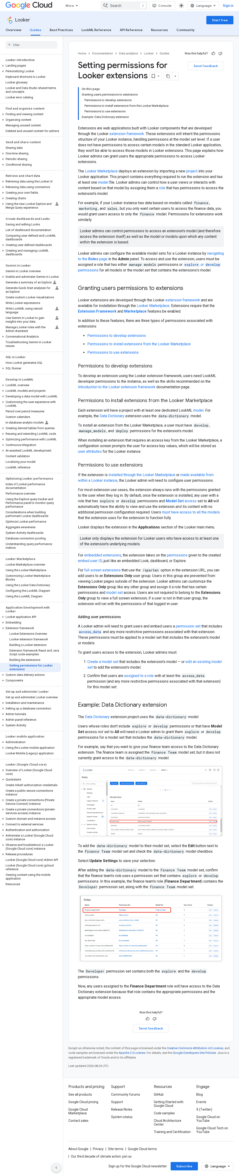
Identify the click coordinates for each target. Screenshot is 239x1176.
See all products (80, 1094)
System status (122, 1117)
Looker (22, 20)
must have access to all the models (191, 512)
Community (185, 30)
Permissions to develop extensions (116, 335)
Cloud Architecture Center (167, 1122)
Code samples (164, 1113)
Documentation (102, 53)
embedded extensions (102, 555)
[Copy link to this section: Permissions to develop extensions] (157, 366)
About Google (78, 1149)
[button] (30, 65)
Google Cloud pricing (83, 1102)
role (162, 188)
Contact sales (78, 1121)
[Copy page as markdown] (168, 76)
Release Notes (121, 1109)
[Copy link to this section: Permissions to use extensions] (147, 465)
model (103, 182)
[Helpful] (213, 53)
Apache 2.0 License (132, 1053)
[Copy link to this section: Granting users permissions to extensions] (188, 288)
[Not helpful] (220, 53)
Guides (35, 30)
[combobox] (124, 5)
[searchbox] (31, 45)
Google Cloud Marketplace (78, 1111)
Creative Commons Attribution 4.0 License (195, 1048)
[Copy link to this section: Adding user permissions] (125, 617)
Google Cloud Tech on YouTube (212, 1130)
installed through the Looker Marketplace (142, 475)
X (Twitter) (204, 1109)
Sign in (228, 5)
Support (117, 1102)
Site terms (115, 1149)
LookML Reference (96, 30)
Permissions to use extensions (113, 352)
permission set (188, 626)
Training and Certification (172, 1132)
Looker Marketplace (101, 171)
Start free (220, 20)
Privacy (98, 1149)
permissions (177, 555)
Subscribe (184, 1166)
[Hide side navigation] (56, 1167)
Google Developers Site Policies (194, 1053)
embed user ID (90, 561)
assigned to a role (139, 676)
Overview (13, 30)
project (191, 171)
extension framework (126, 134)
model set (114, 592)
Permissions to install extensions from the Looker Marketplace (139, 344)
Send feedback (206, 66)
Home (82, 53)
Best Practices (61, 30)
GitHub (159, 1094)
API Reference (131, 30)
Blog (199, 1094)
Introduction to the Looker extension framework (116, 387)
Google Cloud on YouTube (208, 1119)
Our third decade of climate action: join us (101, 1156)
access (181, 501)
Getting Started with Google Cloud (168, 1104)
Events (201, 1102)
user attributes (90, 451)
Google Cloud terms (142, 1149)
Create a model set (102, 661)
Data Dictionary (112, 416)
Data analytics (128, 53)
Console (165, 6)
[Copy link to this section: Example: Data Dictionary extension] (171, 705)
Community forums (125, 1094)
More (70, 6)
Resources (159, 30)
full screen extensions (102, 570)
